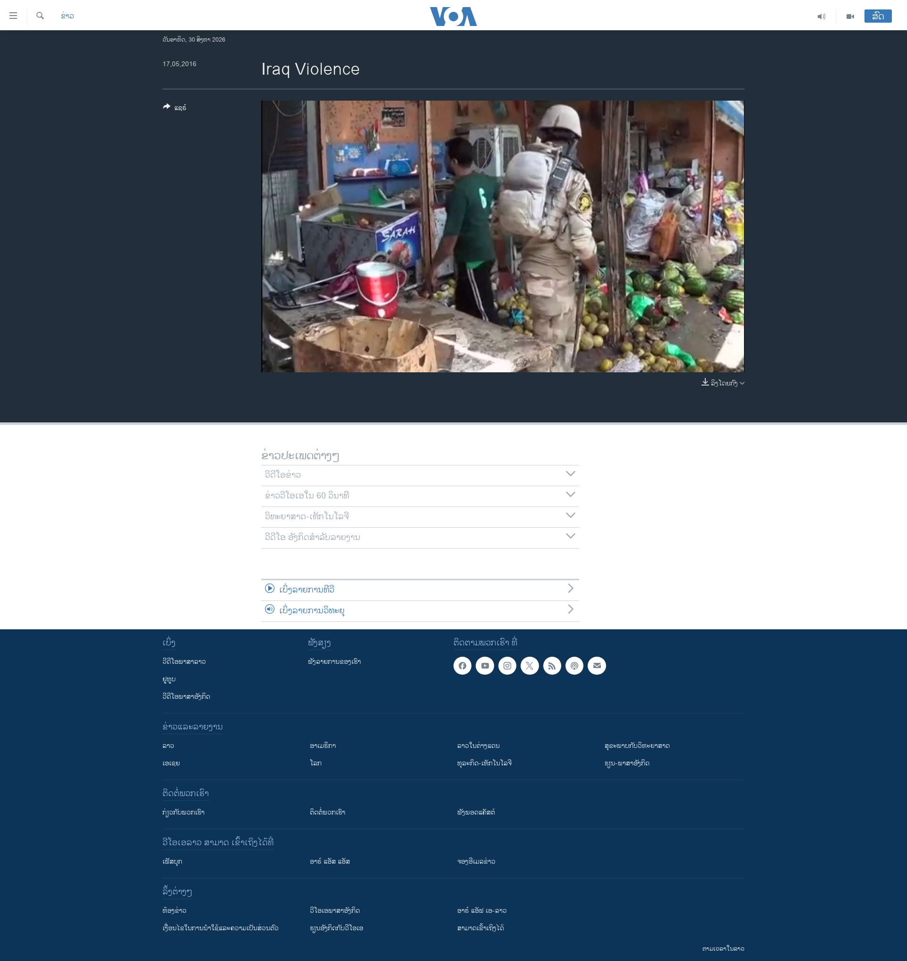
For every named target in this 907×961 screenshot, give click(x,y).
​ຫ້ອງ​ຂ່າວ (175, 911)
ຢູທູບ (169, 679)
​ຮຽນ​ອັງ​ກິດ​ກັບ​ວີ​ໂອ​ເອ (336, 928)
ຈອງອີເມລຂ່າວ (476, 862)
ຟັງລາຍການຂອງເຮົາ (334, 662)
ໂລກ (316, 763)
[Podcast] (574, 666)
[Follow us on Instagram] (507, 666)
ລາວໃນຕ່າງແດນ (478, 746)
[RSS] (552, 666)
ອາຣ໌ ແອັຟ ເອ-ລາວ (482, 911)
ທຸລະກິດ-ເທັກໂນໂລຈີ (484, 763)
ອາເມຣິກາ (323, 746)
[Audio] (821, 16)
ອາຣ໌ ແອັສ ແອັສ (330, 862)
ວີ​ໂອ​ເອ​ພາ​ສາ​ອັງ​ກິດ (335, 911)
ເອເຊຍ (171, 763)
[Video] (850, 16)
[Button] (175, 109)
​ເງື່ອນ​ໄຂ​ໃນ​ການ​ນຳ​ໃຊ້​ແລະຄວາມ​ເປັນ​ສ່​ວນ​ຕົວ (221, 928)
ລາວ (168, 746)
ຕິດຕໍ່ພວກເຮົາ (327, 812)
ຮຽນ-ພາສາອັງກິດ (627, 763)
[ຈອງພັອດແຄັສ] (597, 666)
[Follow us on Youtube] (485, 666)
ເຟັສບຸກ (172, 862)
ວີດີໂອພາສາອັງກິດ (186, 697)
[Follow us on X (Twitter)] (530, 666)
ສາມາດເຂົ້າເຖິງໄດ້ (480, 928)
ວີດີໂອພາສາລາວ (184, 662)
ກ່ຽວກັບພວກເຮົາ (184, 812)
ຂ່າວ (67, 16)
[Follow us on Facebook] (462, 666)
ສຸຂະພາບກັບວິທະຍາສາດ (637, 746)
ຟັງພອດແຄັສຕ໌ (476, 812)
